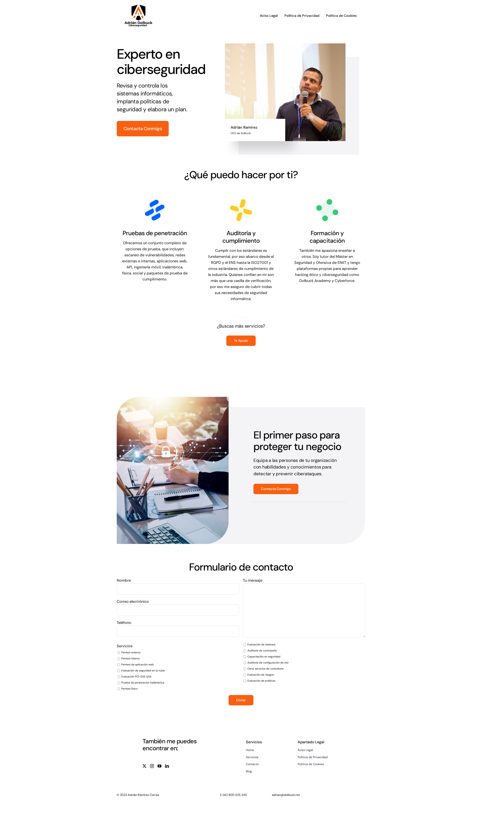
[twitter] (144, 766)
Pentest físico (129, 688)
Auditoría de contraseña (262, 650)
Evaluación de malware (261, 644)
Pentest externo (130, 652)
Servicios (125, 646)
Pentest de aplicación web (137, 664)
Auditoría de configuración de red (267, 662)
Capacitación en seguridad (263, 656)
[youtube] (159, 766)
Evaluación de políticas (261, 680)
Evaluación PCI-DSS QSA (135, 676)
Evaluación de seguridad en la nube (142, 670)
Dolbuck (246, 133)
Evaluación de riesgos (260, 674)
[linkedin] (167, 766)
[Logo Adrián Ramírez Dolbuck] (138, 5)
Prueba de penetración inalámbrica (142, 682)
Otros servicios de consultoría (265, 668)
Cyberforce (344, 280)
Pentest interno (130, 658)
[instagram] (152, 766)
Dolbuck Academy (315, 280)
